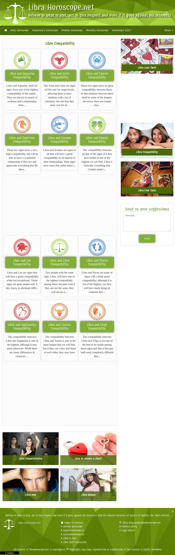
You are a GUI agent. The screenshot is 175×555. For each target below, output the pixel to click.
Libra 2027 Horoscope (75, 542)
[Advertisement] (59, 205)
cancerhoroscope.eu (73, 530)
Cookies (9, 552)
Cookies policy (129, 526)
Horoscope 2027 (121, 30)
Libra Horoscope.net (61, 7)
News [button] (168, 30)
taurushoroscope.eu (73, 534)
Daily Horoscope (19, 30)
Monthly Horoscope (97, 30)
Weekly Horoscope (72, 30)
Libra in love (69, 538)
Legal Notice (128, 530)
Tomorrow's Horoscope (45, 30)
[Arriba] (172, 511)
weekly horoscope (73, 526)
